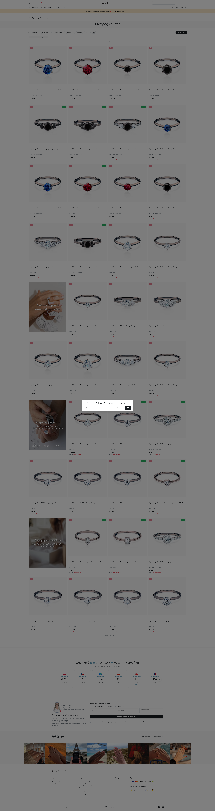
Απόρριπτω (119, 408)
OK (128, 408)
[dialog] (107, 405)
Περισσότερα (89, 408)
